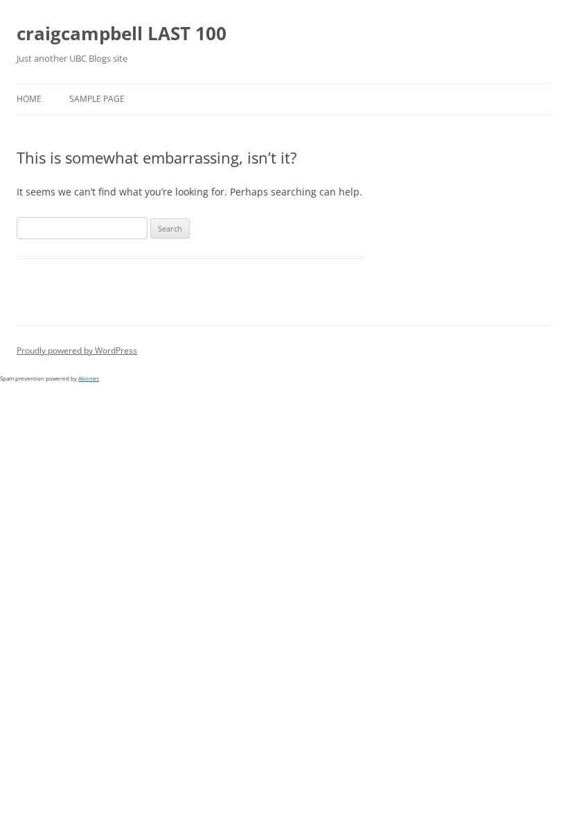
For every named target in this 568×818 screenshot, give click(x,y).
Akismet (88, 378)
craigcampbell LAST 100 (122, 33)
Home (29, 99)
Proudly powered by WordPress (77, 350)
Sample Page (97, 99)
